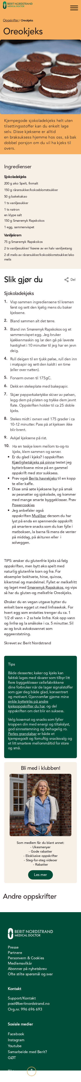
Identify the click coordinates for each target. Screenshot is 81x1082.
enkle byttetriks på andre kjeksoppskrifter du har (28, 704)
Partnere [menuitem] (15, 953)
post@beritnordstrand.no (28, 1003)
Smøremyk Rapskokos (45, 587)
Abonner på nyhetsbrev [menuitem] (27, 969)
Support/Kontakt (22, 998)
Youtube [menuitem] (15, 1046)
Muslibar (39, 516)
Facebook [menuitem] (16, 1034)
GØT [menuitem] (12, 1058)
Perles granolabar (22, 734)
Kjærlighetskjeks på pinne (33, 462)
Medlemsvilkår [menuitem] (20, 963)
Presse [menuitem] (13, 947)
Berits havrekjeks (43, 478)
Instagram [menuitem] (16, 1040)
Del (73, 279)
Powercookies (23, 505)
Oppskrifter (11, 20)
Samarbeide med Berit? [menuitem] (27, 1052)
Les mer (40, 875)
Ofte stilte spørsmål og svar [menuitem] (30, 974)
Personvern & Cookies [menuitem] (26, 958)
